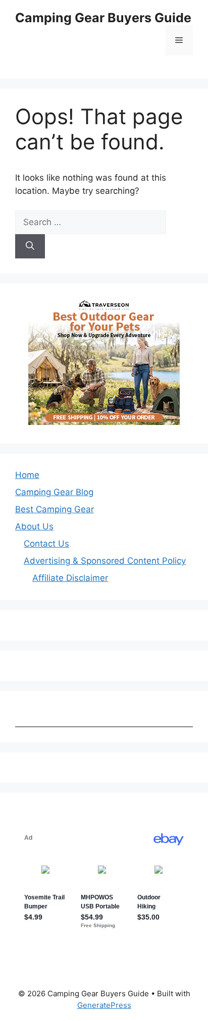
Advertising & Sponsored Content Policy (105, 561)
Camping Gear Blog (54, 492)
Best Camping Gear (54, 509)
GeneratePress (104, 1005)
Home (27, 475)
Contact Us (46, 544)
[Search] (30, 246)
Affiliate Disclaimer (70, 578)
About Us (34, 526)
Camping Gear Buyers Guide (103, 17)
